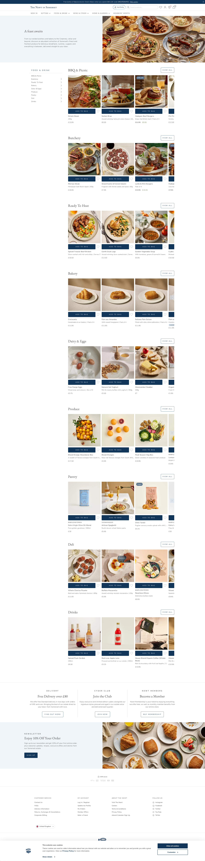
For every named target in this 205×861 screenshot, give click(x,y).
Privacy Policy (68, 851)
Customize (171, 852)
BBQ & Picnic (36, 76)
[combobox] (45, 826)
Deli (32, 98)
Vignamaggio (107, 522)
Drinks (33, 101)
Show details (47, 857)
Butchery (34, 79)
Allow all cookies (172, 846)
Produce (34, 92)
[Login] (165, 7)
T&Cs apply (134, 2)
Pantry (33, 95)
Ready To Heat (37, 82)
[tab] (34, 13)
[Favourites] (161, 7)
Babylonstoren (75, 522)
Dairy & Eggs (36, 89)
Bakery (34, 85)
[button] (70, 94)
